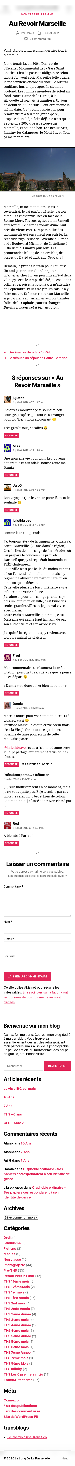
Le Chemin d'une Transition (27, 1437)
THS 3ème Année (17, 1314)
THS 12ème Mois (17, 1287)
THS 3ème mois (16, 1320)
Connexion (12, 1400)
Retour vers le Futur (19, 1276)
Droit (7, 1238)
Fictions (10, 1248)
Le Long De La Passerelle (32, 1458)
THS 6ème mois (16, 1347)
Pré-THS (47, 14)
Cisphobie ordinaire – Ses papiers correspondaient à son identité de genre (37, 1174)
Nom (8, 921)
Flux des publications (20, 1406)
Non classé (30, 14)
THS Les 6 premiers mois (23, 1374)
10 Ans (9, 1097)
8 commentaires (39, 38)
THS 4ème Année (17, 1325)
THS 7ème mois (16, 1358)
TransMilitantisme (18, 1380)
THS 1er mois (14, 1292)
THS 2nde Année (17, 1309)
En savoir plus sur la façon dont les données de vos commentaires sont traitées (36, 997)
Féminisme (12, 1243)
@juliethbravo (15, 748)
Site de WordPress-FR (21, 1417)
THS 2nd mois (14, 1303)
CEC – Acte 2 (14, 1123)
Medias (9, 1254)
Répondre (11, 435)
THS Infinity (13, 1369)
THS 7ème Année (17, 1352)
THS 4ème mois (16, 1331)
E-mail (9, 939)
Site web (9, 956)
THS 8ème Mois (16, 1363)
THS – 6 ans (13, 1114)
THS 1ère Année (16, 1298)
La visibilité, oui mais (20, 1089)
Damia (30, 33)
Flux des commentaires (22, 1411)
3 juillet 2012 (51, 33)
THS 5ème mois (16, 1341)
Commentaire (13, 886)
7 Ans (8, 1106)
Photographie (14, 1265)
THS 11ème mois (16, 1281)
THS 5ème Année (17, 1336)
